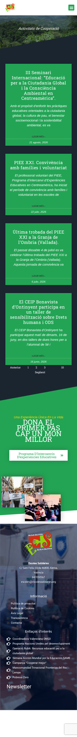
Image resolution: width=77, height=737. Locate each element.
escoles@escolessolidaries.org (38, 581)
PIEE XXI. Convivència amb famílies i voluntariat (38, 165)
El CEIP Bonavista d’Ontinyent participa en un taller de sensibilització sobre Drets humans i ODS (38, 312)
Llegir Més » (38, 136)
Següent (40, 372)
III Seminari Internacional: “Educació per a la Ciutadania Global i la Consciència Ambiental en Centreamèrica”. (38, 85)
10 (62, 367)
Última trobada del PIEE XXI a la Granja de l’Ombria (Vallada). (38, 237)
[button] (71, 8)
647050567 (38, 577)
